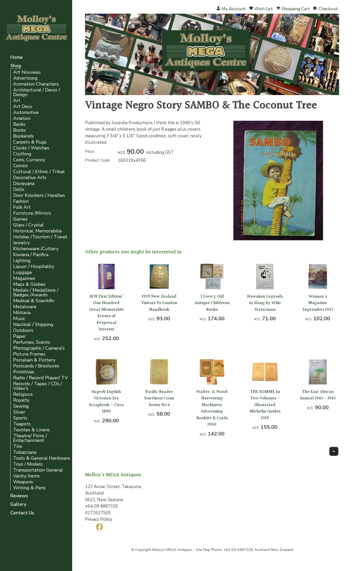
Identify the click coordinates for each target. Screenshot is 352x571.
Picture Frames (29, 354)
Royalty (21, 400)
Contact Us (22, 513)
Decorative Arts (29, 177)
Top (333, 451)
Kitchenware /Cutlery (35, 248)
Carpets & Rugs (30, 142)
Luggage (22, 272)
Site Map (203, 549)
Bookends (23, 136)
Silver (19, 412)
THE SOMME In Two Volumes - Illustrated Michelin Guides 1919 (264, 405)
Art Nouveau (27, 72)
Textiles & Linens (31, 429)
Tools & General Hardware (41, 458)
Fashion (21, 201)
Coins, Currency (29, 159)
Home (16, 57)
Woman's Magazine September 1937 (318, 303)
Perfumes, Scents (31, 342)
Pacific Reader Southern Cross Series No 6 (159, 398)
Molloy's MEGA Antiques (172, 549)
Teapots (22, 424)
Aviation (21, 118)
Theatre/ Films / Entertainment (30, 438)
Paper (19, 336)
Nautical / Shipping (33, 324)
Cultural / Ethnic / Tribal (39, 171)
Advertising (25, 78)
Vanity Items (26, 476)
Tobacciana (24, 452)
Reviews (19, 496)
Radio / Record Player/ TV (40, 377)
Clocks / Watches (31, 148)
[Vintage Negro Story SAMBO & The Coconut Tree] (278, 240)
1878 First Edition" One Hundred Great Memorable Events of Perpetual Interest (106, 313)
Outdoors (23, 330)
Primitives (23, 372)
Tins (17, 446)
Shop (15, 66)
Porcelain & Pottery (34, 360)
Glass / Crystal (28, 225)
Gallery (18, 504)
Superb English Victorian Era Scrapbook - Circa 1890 (106, 401)
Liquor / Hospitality (33, 266)
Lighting (22, 260)
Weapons (23, 482)
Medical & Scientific (33, 300)
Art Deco (22, 106)
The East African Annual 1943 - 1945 (318, 395)
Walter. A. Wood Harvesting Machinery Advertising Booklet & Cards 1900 (212, 408)
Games (20, 219)
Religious (23, 394)
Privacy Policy (98, 519)
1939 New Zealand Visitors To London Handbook (159, 303)
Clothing (22, 154)
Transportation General (38, 470)
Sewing (21, 406)
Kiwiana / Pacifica (30, 254)
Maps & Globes (29, 284)
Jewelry (21, 242)
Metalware (24, 306)
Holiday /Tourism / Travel (40, 236)
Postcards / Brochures (36, 366)
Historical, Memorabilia (37, 231)
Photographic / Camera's (39, 348)
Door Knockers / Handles (39, 195)
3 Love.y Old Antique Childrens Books (212, 303)
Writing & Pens (29, 487)
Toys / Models (28, 464)
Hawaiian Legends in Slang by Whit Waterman (265, 303)
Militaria (21, 312)
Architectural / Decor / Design (36, 92)
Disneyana (23, 183)
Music (19, 318)
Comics (20, 165)
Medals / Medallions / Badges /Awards (35, 292)
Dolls (18, 189)
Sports (20, 418)
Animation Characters (36, 84)
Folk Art (22, 207)
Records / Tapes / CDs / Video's (37, 386)
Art (16, 100)
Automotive (26, 112)
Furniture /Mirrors (32, 213)
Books (19, 130)
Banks (19, 124)
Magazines (24, 278)
